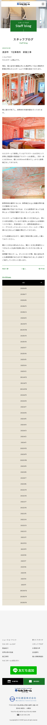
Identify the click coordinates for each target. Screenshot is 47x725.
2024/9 (23, 395)
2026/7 (23, 294)
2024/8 (23, 401)
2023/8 (23, 472)
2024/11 (24, 383)
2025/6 (23, 353)
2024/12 (23, 377)
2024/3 (23, 430)
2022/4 (23, 519)
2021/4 (23, 579)
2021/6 (23, 567)
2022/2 (23, 531)
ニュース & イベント (9, 640)
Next (4, 269)
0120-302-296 (25, 715)
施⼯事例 (5, 656)
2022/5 (23, 513)
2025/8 (23, 341)
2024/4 (23, 424)
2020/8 (23, 602)
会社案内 (35, 652)
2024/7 (23, 407)
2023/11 (23, 454)
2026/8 (23, 288)
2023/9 (23, 466)
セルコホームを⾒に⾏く (11, 660)
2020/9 (23, 596)
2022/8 (23, 496)
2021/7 (23, 561)
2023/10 (23, 460)
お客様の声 (36, 648)
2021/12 (24, 543)
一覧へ (23, 269)
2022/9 (23, 490)
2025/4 (23, 365)
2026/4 (23, 312)
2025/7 (23, 347)
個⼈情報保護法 (37, 656)
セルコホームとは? (9, 644)
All (23, 282)
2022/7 (23, 502)
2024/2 (23, 436)
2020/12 (23, 590)
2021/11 (23, 549)
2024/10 (23, 389)
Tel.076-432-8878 (17, 711)
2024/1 (23, 442)
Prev (43, 269)
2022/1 (23, 537)
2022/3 (23, 525)
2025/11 (24, 324)
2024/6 (23, 413)
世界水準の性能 (7, 652)
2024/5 (23, 419)
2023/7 (23, 478)
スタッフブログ (37, 644)
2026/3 (23, 318)
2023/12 (23, 448)
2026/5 (23, 306)
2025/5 (23, 359)
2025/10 (23, 330)
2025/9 (23, 336)
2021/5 (23, 573)
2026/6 (23, 300)
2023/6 (23, 484)
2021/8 (23, 555)
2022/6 (23, 507)
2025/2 (23, 371)
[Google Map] (23, 623)
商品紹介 (5, 648)
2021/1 (23, 585)
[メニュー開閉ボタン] (43, 4)
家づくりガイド (37, 640)
